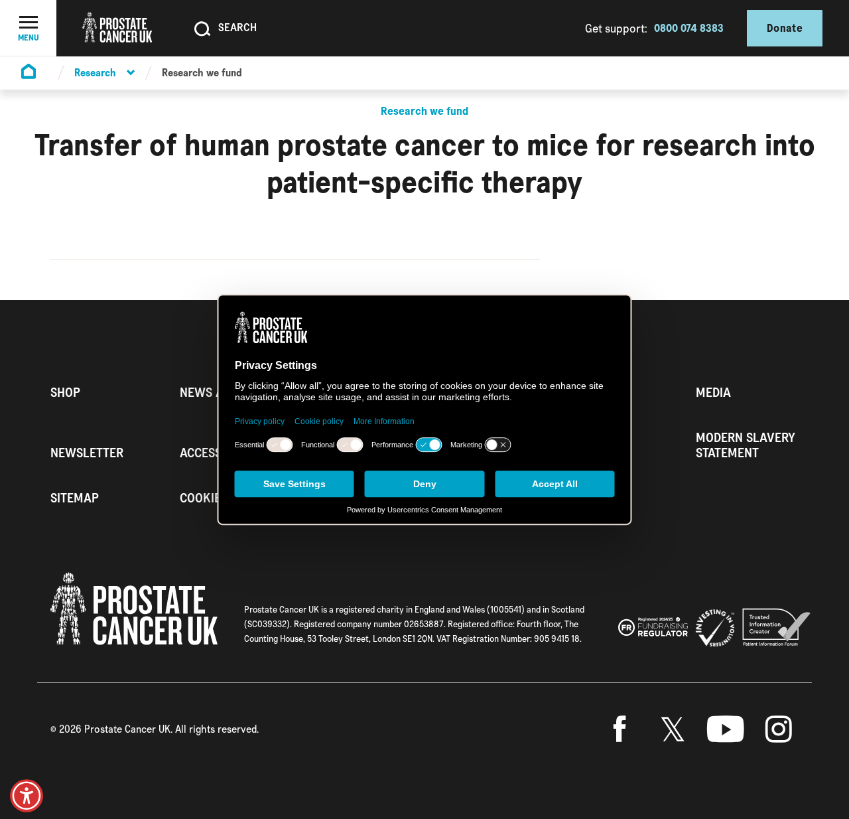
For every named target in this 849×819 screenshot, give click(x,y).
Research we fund (202, 73)
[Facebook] (619, 729)
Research (95, 73)
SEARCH (237, 27)
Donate (785, 28)
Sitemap (74, 498)
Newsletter (86, 453)
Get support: (616, 28)
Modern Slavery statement (745, 445)
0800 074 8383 (689, 28)
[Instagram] (779, 729)
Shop (65, 392)
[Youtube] (726, 729)
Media (713, 392)
